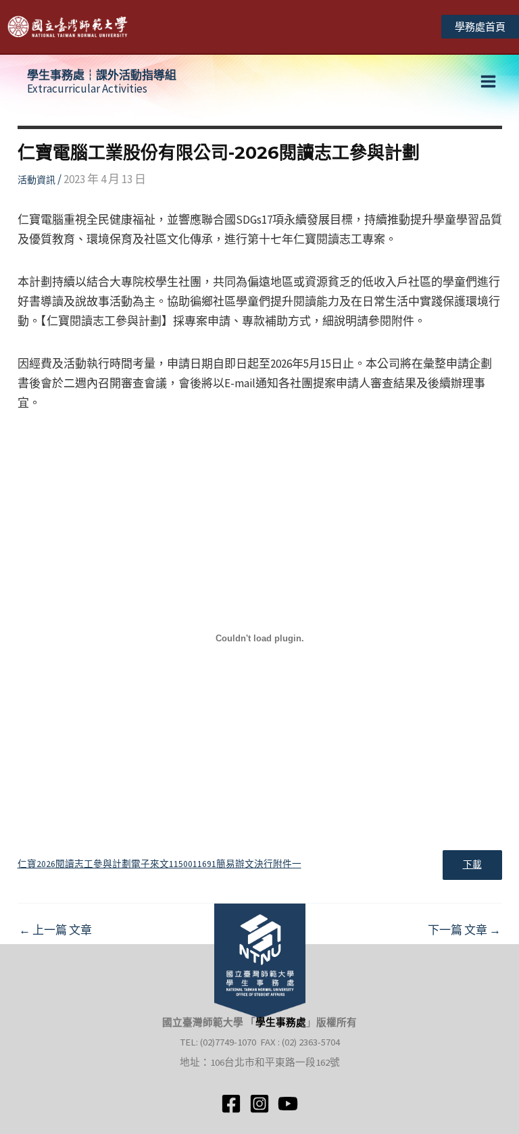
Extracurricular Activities (101, 82)
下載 (472, 864)
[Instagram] (259, 1103)
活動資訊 (36, 180)
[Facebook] (231, 1103)
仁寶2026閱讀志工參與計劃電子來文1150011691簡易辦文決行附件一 (159, 864)
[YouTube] (288, 1103)
